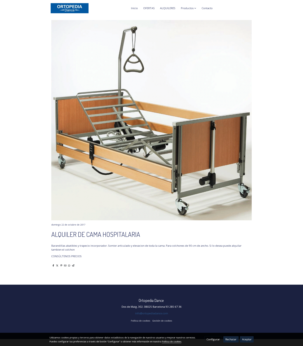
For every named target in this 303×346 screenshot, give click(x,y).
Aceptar (247, 339)
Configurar (213, 339)
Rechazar (230, 339)
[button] (188, 8)
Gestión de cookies (162, 320)
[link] (70, 8)
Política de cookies (140, 320)
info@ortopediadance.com (151, 313)
